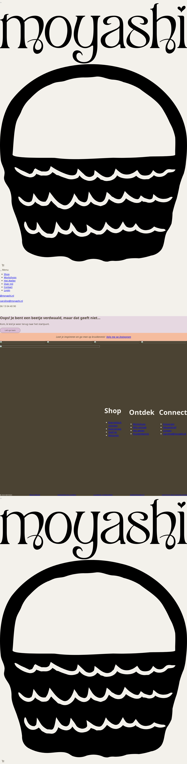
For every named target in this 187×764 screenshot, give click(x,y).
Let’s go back (10, 330)
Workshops (139, 424)
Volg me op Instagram (118, 337)
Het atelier (139, 430)
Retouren (113, 435)
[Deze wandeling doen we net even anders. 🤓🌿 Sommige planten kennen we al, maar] (70, 342)
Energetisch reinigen (114, 424)
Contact (167, 430)
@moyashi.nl (7, 295)
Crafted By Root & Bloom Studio (174, 495)
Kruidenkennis (141, 433)
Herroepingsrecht (137, 495)
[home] (93, 62)
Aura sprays (114, 428)
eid (39, 495)
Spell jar (112, 432)
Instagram (168, 424)
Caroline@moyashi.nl (174, 433)
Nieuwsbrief (169, 427)
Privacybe (33, 495)
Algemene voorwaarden (103, 495)
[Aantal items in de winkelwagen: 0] (3, 265)
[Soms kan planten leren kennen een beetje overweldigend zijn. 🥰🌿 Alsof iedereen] (23, 342)
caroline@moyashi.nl (11, 300)
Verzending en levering (66, 495)
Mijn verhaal (139, 427)
